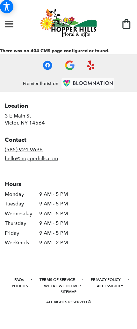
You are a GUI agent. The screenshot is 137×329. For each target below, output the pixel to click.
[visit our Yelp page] (91, 65)
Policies (20, 286)
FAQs (19, 279)
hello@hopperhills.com (31, 158)
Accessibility (110, 286)
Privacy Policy (105, 279)
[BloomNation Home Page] (87, 83)
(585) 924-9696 (24, 149)
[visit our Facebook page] (47, 65)
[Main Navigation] (9, 24)
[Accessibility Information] (6, 6)
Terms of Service (57, 279)
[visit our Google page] (70, 65)
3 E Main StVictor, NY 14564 (25, 119)
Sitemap (68, 291)
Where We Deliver (62, 286)
